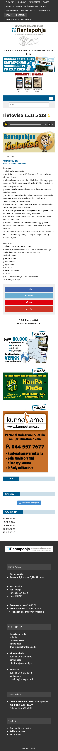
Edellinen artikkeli (31, 320)
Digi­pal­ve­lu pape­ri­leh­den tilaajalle (19, 19)
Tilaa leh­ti (10, 2)
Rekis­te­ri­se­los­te (17, 731)
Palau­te (46, 2)
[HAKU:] (29, 104)
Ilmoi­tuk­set (21, 2)
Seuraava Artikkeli (27, 323)
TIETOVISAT (21, 164)
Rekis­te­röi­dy (20, 15)
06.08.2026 (9, 525)
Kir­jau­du (9, 15)
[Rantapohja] (29, 35)
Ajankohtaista (9, 164)
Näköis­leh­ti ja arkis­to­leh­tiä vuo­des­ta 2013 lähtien (26, 6)
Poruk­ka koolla (12, 11)
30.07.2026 (9, 529)
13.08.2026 (9, 522)
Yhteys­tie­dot (34, 2)
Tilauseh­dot (15, 734)
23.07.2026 (9, 532)
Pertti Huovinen (10, 161)
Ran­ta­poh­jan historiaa (20, 728)
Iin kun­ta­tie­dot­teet (28, 11)
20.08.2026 (9, 518)
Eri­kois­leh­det (44, 11)
